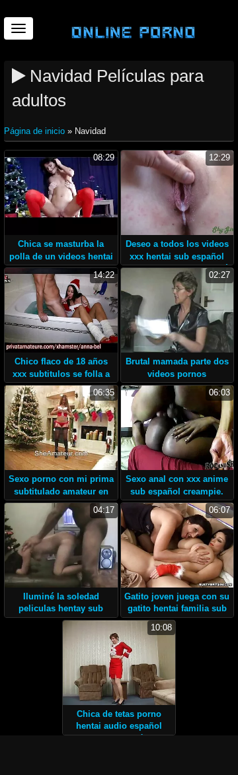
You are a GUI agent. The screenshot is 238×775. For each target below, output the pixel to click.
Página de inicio (35, 131)
